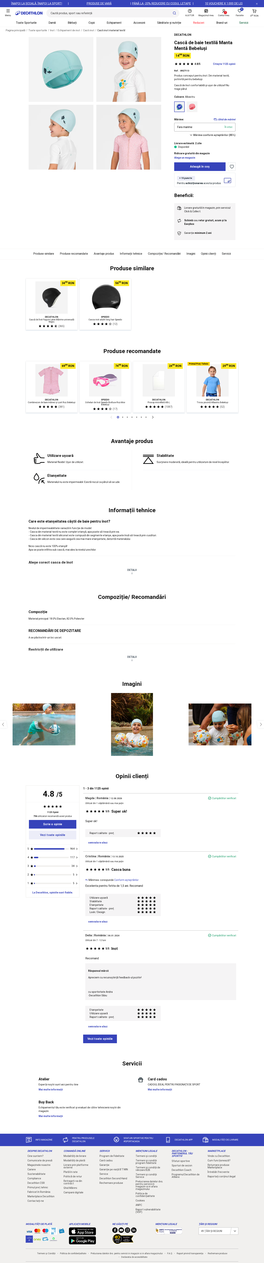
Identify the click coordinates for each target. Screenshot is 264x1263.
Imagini (190, 253)
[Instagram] (127, 1231)
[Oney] (37, 1239)
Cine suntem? (35, 1156)
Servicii (243, 22)
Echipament (114, 22)
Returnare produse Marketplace (218, 1166)
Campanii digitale (73, 1192)
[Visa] (29, 1231)
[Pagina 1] (122, 417)
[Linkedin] (133, 1231)
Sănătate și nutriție (169, 22)
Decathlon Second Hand (113, 1178)
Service (103, 1174)
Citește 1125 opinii (214, 63)
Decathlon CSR (36, 1183)
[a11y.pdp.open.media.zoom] (61, 69)
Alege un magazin (184, 157)
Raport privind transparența (190, 1253)
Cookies (140, 1200)
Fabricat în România (38, 1192)
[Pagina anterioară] (111, 417)
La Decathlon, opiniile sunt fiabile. (52, 892)
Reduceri (198, 22)
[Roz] (192, 106)
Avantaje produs (104, 253)
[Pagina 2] (127, 417)
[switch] (231, 166)
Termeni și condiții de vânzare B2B (148, 1168)
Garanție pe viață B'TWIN (113, 1169)
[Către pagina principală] (29, 13)
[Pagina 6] (146, 417)
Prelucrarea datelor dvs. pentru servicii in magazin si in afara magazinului (149, 1185)
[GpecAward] (123, 1242)
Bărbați (72, 22)
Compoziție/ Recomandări (164, 253)
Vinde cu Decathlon (219, 1156)
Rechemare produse (111, 1183)
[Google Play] (82, 1242)
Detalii (132, 570)
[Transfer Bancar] (53, 1232)
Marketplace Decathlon (40, 1196)
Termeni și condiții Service (146, 1175)
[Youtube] (121, 1231)
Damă (52, 22)
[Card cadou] (61, 1231)
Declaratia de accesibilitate (134, 1257)
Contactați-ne (35, 1201)
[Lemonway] (53, 1239)
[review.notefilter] (77, 849)
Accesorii (139, 22)
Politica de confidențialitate (145, 1194)
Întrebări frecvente (218, 1172)
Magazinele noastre (38, 1165)
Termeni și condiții (146, 1156)
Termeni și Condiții (46, 1253)
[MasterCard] (37, 1231)
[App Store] (82, 1233)
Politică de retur (73, 1176)
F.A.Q (169, 1253)
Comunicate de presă (39, 1160)
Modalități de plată (74, 1160)
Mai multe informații (51, 1089)
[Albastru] (179, 106)
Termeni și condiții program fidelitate (146, 1161)
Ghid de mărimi (226, 119)
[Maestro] (45, 1231)
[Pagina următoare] (153, 417)
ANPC (139, 1205)
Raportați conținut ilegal (221, 1176)
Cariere (31, 1169)
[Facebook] (115, 1231)
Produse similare (43, 253)
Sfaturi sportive (181, 1161)
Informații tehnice (131, 253)
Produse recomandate (74, 253)
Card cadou (106, 1160)
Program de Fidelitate (111, 1156)
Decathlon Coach (181, 1170)
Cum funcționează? (219, 1160)
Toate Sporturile (26, 22)
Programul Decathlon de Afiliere (186, 1175)
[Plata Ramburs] (45, 1239)
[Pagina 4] (136, 417)
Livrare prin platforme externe (76, 1166)
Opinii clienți (208, 253)
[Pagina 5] (141, 417)
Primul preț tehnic (37, 1187)
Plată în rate (71, 1172)
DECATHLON (182, 34)
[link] (52, 824)
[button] (132, 268)
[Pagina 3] (132, 417)
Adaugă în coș (200, 166)
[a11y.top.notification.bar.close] (257, 3)
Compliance (34, 1178)
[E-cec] (29, 1240)
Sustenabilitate (36, 1174)
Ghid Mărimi (70, 1188)
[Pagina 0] (118, 417)
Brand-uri (221, 22)
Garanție (104, 1165)
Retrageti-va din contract (73, 1182)
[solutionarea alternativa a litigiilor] (168, 1232)
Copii (92, 22)
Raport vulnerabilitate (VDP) (148, 1210)
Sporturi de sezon (182, 1165)
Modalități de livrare (75, 1156)
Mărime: (179, 119)
